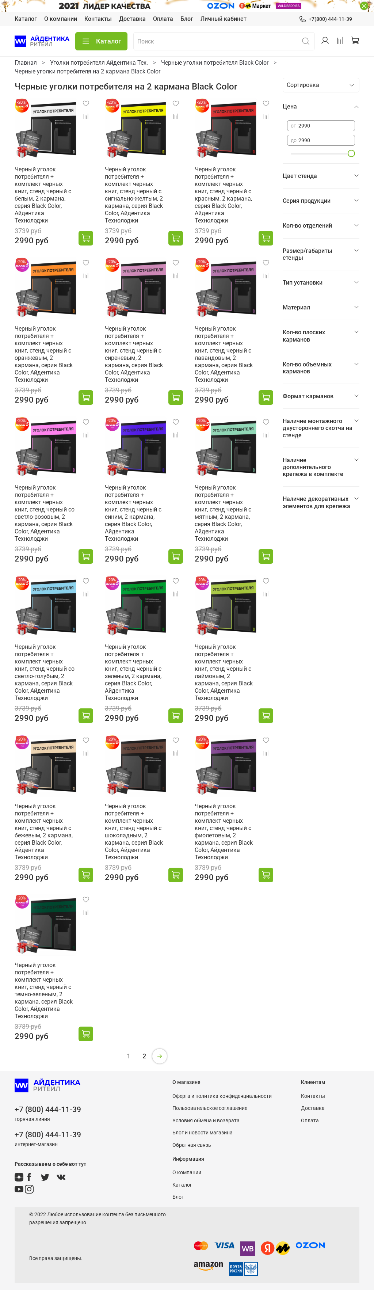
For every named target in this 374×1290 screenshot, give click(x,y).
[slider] (351, 153)
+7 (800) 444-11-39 (48, 1109)
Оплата (163, 18)
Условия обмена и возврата (206, 1121)
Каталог (26, 18)
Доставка (132, 18)
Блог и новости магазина (202, 1133)
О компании (60, 18)
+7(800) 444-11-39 (330, 19)
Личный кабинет (224, 18)
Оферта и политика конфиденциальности (222, 1096)
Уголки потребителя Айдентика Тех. (99, 62)
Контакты (98, 18)
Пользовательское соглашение (209, 1108)
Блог (186, 18)
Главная (26, 62)
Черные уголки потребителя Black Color (214, 62)
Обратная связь (191, 1145)
